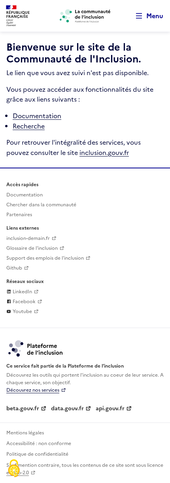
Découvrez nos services (32, 390)
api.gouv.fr (110, 408)
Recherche (29, 126)
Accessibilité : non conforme (38, 443)
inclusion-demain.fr (28, 238)
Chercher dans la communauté (41, 204)
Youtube (21, 311)
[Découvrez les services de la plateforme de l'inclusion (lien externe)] (36, 348)
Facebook (23, 301)
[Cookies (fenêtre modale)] (14, 469)
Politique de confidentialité (37, 454)
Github (14, 268)
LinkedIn (21, 291)
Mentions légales (25, 432)
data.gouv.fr (67, 408)
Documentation (37, 116)
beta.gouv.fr (22, 408)
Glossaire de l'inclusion (32, 248)
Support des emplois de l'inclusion (45, 258)
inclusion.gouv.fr (104, 152)
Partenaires (19, 214)
